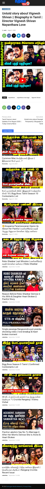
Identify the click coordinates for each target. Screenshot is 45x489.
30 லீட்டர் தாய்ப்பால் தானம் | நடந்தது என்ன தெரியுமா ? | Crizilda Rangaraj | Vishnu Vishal (21, 399)
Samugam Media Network (14, 486)
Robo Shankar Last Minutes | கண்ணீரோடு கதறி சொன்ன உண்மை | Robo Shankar (22, 262)
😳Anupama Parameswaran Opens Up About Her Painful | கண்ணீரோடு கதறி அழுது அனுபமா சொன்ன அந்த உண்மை (20, 229)
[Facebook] (9, 36)
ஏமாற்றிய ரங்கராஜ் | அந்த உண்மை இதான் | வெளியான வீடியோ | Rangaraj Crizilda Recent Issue (21, 470)
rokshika (5, 266)
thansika (5, 164)
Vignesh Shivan (36, 97)
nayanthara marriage (23, 97)
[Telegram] (19, 36)
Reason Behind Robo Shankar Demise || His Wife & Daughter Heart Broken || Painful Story (21, 296)
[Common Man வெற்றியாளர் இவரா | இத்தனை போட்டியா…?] (22, 145)
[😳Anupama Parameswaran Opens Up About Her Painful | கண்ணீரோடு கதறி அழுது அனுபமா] (22, 213)
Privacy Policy (27, 486)
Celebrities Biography (8, 428)
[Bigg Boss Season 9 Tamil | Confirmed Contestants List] (22, 351)
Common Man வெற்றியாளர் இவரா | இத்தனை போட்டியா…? (18, 159)
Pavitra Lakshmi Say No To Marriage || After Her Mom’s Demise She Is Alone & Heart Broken (21, 435)
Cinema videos (6, 9)
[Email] (28, 36)
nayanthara (11, 97)
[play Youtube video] (22, 80)
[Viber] (23, 36)
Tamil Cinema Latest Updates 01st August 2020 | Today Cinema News (11, 121)
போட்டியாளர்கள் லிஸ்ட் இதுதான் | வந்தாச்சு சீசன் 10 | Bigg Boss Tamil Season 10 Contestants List (21, 193)
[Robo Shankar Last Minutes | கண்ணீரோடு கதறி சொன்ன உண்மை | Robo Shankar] (22, 248)
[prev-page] (3, 479)
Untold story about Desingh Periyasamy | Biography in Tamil (33, 121)
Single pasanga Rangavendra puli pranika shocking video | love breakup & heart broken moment (21, 332)
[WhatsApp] (4, 36)
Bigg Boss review (7, 154)
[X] (14, 36)
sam (5, 30)
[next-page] (6, 479)
